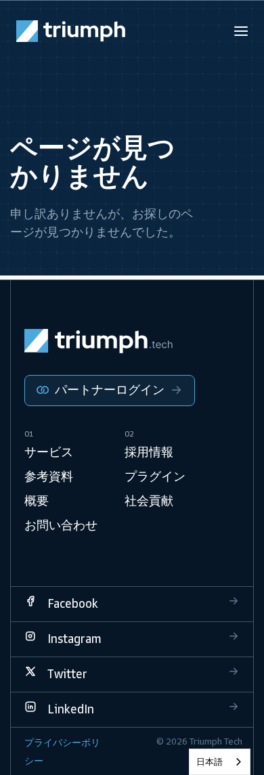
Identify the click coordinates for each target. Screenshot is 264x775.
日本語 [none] (209, 762)
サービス (48, 452)
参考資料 (48, 476)
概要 (36, 500)
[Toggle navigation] (241, 31)
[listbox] (219, 762)
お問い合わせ (60, 525)
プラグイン (155, 476)
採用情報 (149, 452)
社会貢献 (149, 500)
